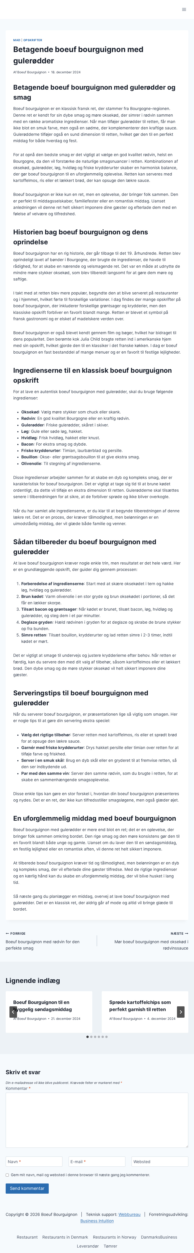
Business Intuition (97, 1220)
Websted (141, 1161)
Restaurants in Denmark (65, 1237)
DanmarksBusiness (159, 1237)
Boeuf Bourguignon (31, 72)
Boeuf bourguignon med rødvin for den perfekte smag (42, 941)
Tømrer (110, 1246)
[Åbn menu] (184, 9)
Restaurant (27, 1237)
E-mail (78, 1161)
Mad (17, 40)
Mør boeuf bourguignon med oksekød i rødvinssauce (151, 941)
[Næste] (181, 1012)
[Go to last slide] (13, 1012)
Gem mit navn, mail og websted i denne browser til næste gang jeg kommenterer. (80, 1175)
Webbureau (130, 1214)
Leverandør (88, 1246)
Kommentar (18, 1088)
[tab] (87, 1037)
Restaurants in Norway (114, 1237)
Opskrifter (32, 40)
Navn (14, 1161)
